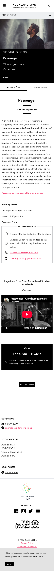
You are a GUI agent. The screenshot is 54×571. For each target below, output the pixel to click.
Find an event (8, 15)
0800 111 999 (11, 472)
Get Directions (27, 384)
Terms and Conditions (27, 546)
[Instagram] (23, 511)
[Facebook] (16, 511)
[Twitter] (31, 511)
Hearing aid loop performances (25, 258)
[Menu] (4, 6)
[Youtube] (38, 511)
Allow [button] (9, 564)
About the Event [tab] (13, 87)
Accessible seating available (24, 252)
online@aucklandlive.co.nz (18, 427)
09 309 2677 (11, 424)
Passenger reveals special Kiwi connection (22, 192)
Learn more (38, 556)
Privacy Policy (27, 543)
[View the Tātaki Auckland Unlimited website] (27, 524)
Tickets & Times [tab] (40, 87)
